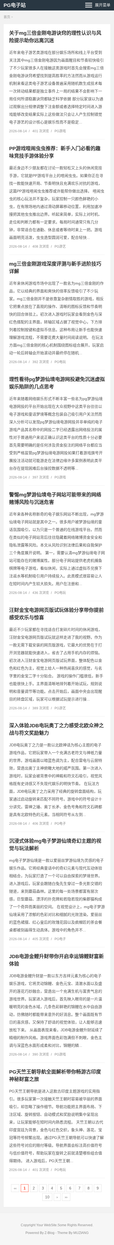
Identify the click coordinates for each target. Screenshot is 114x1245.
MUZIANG (81, 1233)
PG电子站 (15, 5)
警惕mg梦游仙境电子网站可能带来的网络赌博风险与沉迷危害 (55, 498)
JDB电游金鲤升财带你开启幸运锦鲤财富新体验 (56, 960)
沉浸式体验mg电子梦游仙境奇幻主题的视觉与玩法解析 (55, 844)
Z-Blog (50, 1233)
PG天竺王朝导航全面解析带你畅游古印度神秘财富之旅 (55, 1075)
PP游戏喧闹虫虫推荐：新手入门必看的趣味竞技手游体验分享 (54, 152)
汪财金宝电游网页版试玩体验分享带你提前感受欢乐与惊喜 (56, 613)
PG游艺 (60, 247)
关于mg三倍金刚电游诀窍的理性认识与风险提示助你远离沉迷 (55, 36)
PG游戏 (60, 131)
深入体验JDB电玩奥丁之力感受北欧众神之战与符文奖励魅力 (56, 729)
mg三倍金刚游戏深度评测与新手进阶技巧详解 (55, 267)
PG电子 (60, 824)
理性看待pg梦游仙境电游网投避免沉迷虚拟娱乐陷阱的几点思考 (57, 383)
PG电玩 (60, 362)
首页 (7, 17)
